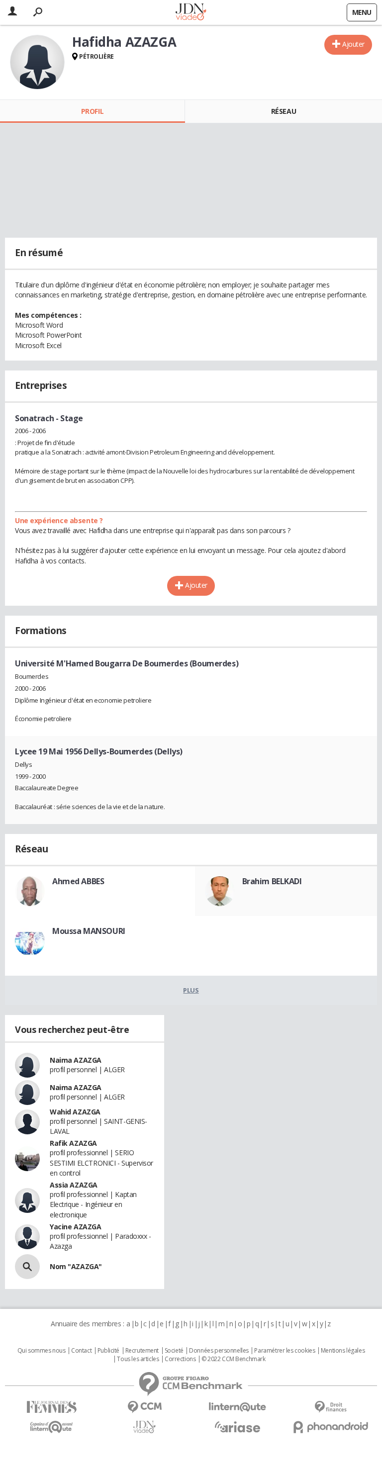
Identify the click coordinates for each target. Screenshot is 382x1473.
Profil (92, 111)
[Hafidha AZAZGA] (37, 62)
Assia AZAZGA (73, 1185)
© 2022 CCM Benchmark (233, 1359)
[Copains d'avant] (51, 1427)
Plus (190, 990)
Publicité (108, 1350)
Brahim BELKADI (272, 881)
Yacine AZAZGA (75, 1226)
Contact (81, 1350)
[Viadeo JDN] (144, 1427)
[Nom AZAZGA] (27, 1266)
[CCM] (144, 1407)
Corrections (180, 1359)
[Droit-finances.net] (330, 1407)
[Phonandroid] (330, 1427)
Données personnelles (219, 1350)
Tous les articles (138, 1359)
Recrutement (142, 1350)
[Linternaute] (237, 1407)
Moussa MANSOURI (88, 930)
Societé (174, 1350)
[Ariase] (237, 1426)
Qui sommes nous (41, 1350)
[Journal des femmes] (51, 1407)
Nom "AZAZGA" (76, 1266)
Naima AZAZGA (75, 1060)
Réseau (283, 111)
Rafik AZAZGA (73, 1143)
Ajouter (353, 44)
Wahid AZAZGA (75, 1111)
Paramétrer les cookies (284, 1350)
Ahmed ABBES (78, 881)
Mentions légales (343, 1350)
